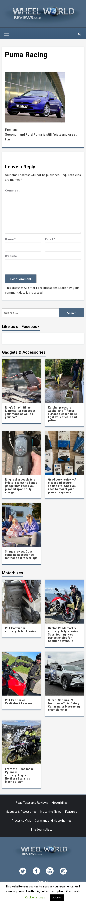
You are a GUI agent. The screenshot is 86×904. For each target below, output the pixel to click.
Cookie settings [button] (35, 897)
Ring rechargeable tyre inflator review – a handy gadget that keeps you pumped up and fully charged (21, 486)
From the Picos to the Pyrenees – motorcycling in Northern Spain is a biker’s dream (19, 775)
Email (50, 239)
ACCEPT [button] (56, 897)
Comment (12, 190)
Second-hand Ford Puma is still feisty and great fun (41, 134)
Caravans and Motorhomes (53, 820)
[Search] (79, 34)
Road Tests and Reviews (31, 802)
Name (10, 239)
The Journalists (41, 829)
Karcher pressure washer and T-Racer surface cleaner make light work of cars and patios (62, 414)
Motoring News (50, 811)
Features (71, 811)
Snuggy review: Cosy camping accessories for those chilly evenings (21, 555)
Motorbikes (59, 802)
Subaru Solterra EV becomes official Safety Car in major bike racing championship (64, 705)
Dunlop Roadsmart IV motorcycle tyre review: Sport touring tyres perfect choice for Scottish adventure (63, 634)
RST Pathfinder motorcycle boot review (20, 630)
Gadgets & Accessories (21, 811)
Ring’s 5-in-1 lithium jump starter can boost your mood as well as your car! (20, 412)
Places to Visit (21, 820)
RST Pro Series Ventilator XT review (18, 702)
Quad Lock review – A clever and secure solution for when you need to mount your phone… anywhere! (62, 486)
